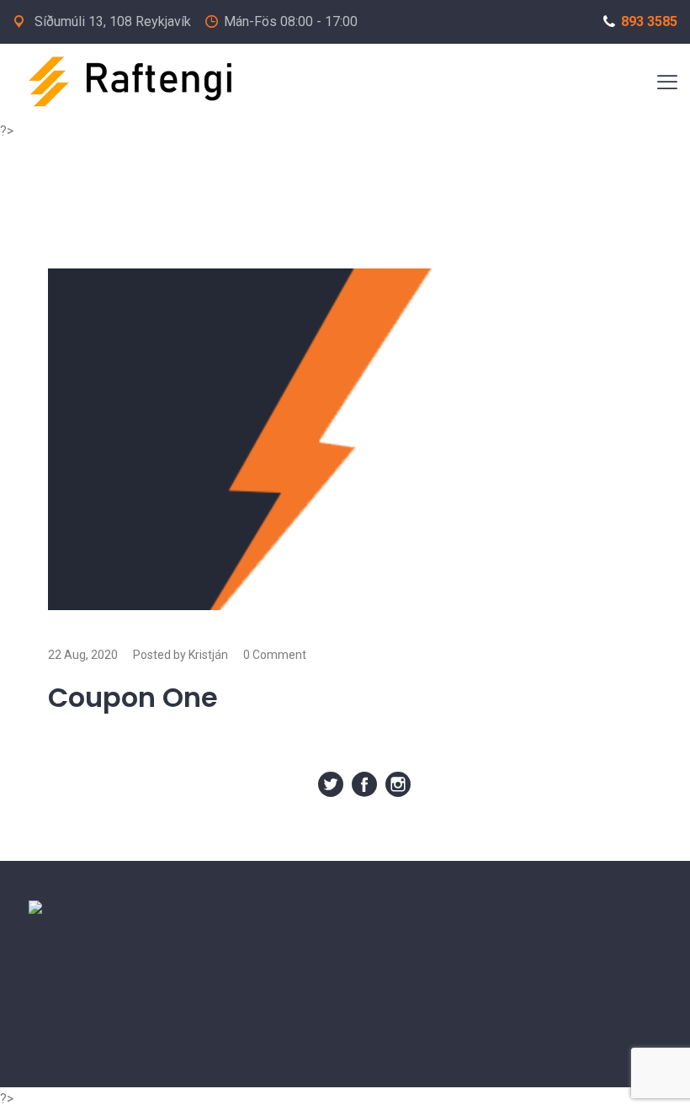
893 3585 (649, 21)
